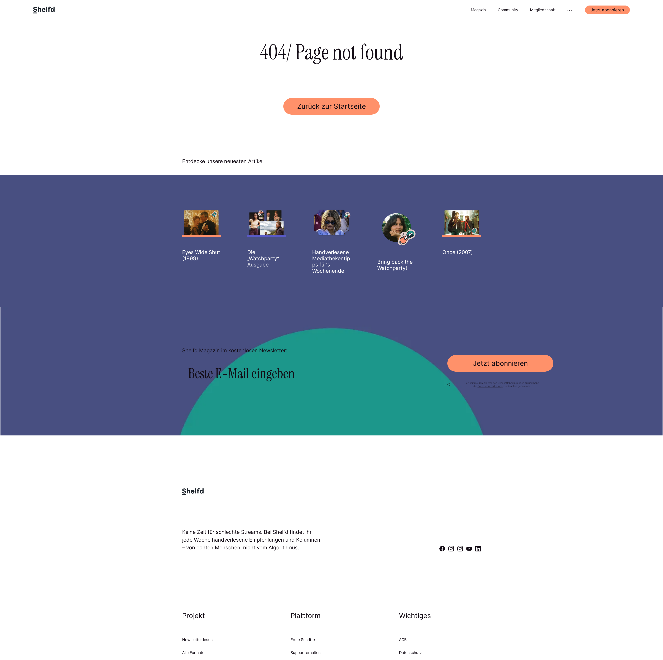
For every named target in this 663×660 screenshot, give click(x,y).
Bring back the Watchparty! (395, 265)
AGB (403, 639)
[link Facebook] (442, 550)
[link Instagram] (451, 550)
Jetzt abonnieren (607, 9)
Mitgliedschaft (543, 10)
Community (508, 10)
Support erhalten (306, 652)
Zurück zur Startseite (331, 106)
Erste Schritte (303, 639)
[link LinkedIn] (478, 550)
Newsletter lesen (197, 639)
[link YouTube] (469, 550)
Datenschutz (410, 652)
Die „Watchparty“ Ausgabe (263, 258)
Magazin (478, 10)
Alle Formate (193, 652)
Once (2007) (457, 252)
